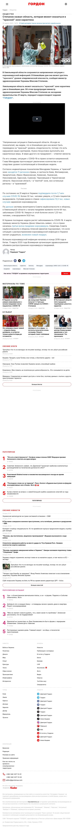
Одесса (5, 700)
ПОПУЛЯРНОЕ (9, 452)
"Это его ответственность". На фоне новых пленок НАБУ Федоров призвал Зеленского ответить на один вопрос (36, 458)
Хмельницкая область (10, 265)
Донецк (5, 704)
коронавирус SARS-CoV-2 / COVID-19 (56, 265)
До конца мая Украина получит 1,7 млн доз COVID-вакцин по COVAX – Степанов (38, 303)
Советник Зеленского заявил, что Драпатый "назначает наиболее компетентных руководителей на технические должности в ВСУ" (37, 467)
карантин (23, 265)
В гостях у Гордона (43, 654)
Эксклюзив (41, 667)
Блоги (39, 657)
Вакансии (6, 748)
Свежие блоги (10, 346)
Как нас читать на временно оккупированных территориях (9, 765)
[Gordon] (36, 4)
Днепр (5, 711)
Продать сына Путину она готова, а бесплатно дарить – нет (29, 358)
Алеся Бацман (45, 719)
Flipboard (43, 726)
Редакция (6, 751)
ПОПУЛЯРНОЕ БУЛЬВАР (13, 590)
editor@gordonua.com (14, 780)
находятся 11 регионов (18, 172)
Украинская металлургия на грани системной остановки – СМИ (27, 516)
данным (9, 207)
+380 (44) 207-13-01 (13, 774)
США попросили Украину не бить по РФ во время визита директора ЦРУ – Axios (33, 581)
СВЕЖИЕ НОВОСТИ (11, 510)
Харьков (5, 707)
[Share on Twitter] (19, 260)
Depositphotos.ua (33, 802)
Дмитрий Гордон (46, 694)
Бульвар (7, 312)
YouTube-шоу (41, 681)
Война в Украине (8, 647)
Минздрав (40, 265)
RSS (41, 729)
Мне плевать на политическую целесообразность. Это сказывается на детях (36, 370)
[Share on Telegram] (23, 260)
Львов (5, 697)
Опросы (39, 678)
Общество (13, 10)
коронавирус (17, 269)
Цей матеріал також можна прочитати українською (41, 23)
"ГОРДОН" (8, 98)
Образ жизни (7, 671)
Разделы (40, 643)
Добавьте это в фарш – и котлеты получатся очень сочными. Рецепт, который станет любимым (38, 331)
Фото (39, 671)
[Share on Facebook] (15, 260)
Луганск (5, 717)
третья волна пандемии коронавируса (30, 226)
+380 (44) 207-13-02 (14, 777)
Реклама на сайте (9, 755)
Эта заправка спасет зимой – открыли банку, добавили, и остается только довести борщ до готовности (13, 332)
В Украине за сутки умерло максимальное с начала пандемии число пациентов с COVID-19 (12, 303)
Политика (6, 651)
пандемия (7, 269)
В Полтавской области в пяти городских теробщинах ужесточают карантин (64, 303)
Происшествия (8, 674)
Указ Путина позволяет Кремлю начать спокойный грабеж (29, 364)
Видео (39, 674)
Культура (6, 664)
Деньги (5, 654)
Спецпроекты (41, 684)
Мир (4, 657)
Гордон (5, 10)
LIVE (38, 664)
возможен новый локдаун (34, 235)
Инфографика (7, 678)
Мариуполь (6, 714)
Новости (5, 643)
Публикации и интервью (45, 651)
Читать (65, 273)
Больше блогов (37, 384)
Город (5, 690)
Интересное (7, 681)
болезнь (31, 265)
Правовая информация (10, 758)
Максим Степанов (28, 269)
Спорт (5, 661)
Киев (4, 694)
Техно (5, 667)
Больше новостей (37, 585)
